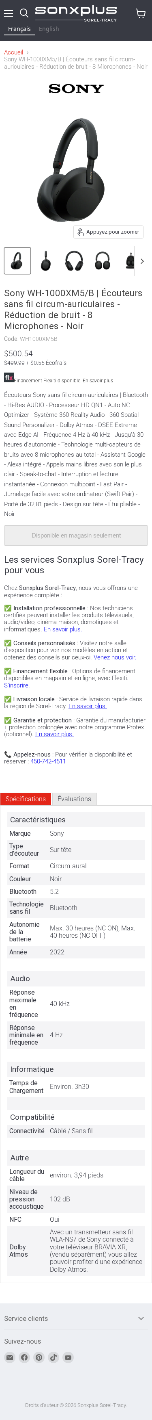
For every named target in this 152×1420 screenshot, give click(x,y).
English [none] (49, 29)
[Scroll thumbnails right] (140, 261)
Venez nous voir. (115, 657)
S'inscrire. (17, 685)
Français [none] (19, 29)
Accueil (13, 52)
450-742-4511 (48, 761)
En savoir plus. (63, 629)
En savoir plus (98, 381)
